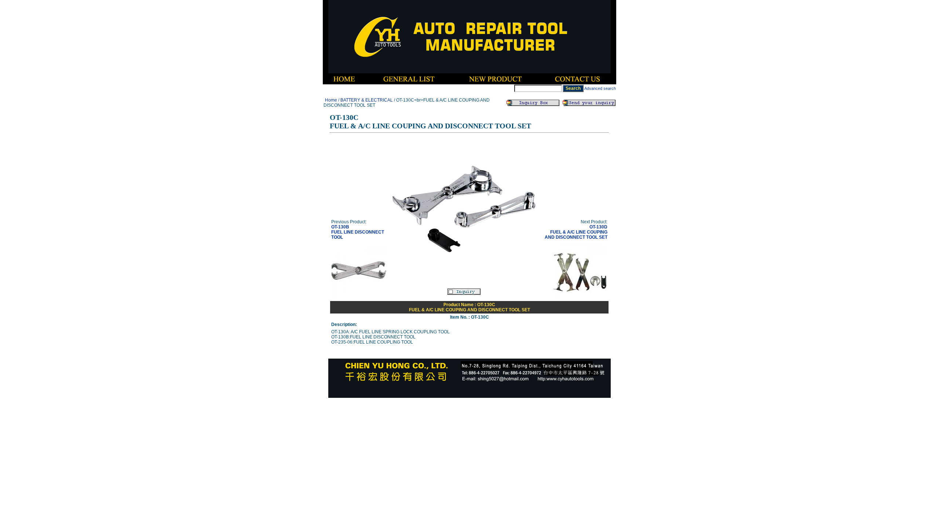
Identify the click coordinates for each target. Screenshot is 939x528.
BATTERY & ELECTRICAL (366, 100)
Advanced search (600, 88)
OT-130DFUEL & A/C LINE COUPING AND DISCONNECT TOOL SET (576, 232)
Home (331, 100)
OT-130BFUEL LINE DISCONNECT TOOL (357, 232)
